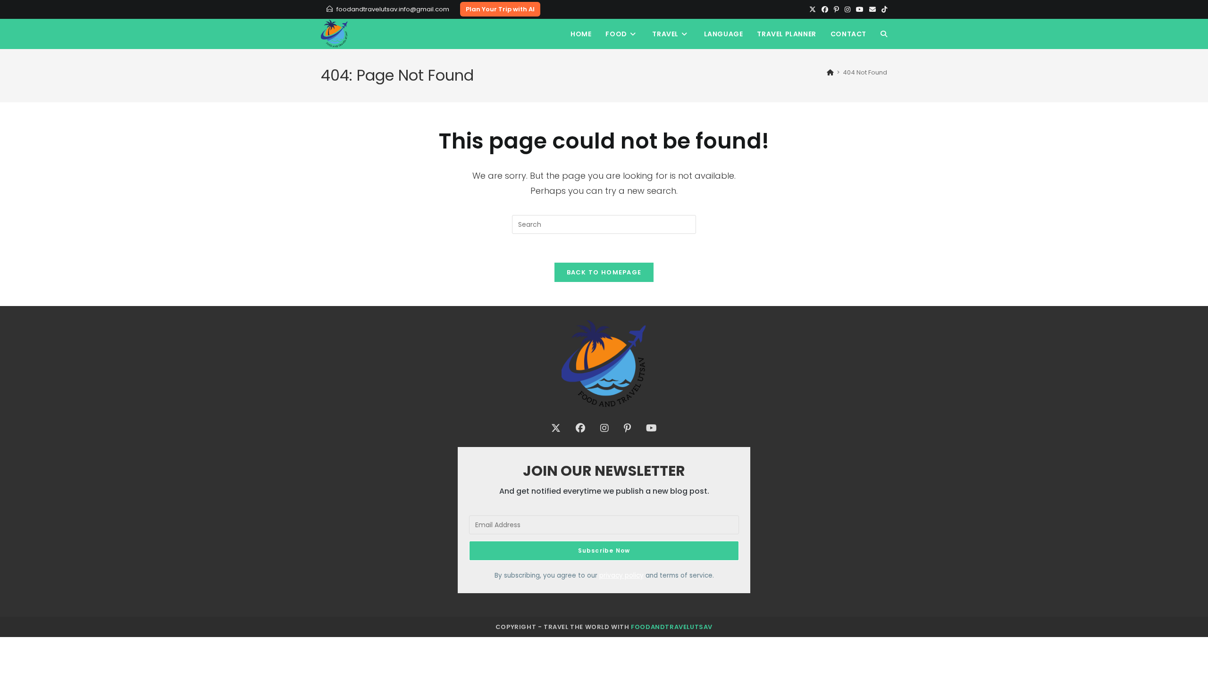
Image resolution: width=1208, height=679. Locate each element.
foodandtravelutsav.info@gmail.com (392, 9)
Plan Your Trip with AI (500, 9)
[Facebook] (825, 9)
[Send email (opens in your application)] (872, 9)
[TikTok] (883, 9)
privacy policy (621, 575)
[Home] (830, 72)
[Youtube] (859, 9)
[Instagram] (847, 9)
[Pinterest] (836, 9)
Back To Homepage (604, 272)
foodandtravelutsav (672, 626)
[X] (812, 9)
